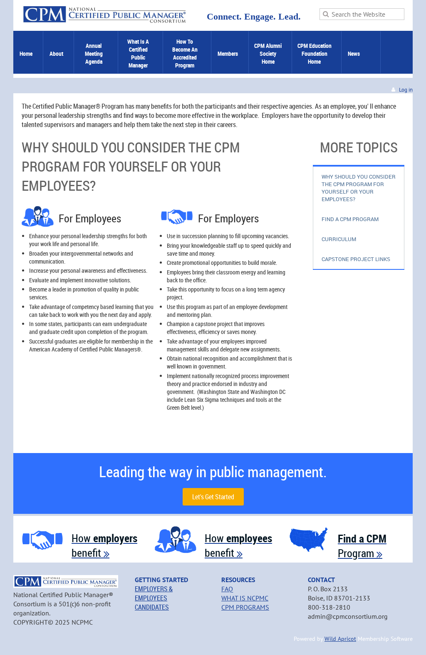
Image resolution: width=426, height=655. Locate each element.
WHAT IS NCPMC (244, 598)
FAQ (227, 589)
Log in (406, 89)
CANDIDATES (152, 607)
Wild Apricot (340, 639)
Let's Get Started (213, 496)
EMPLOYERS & (154, 588)
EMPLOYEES (151, 598)
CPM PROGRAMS (245, 607)
